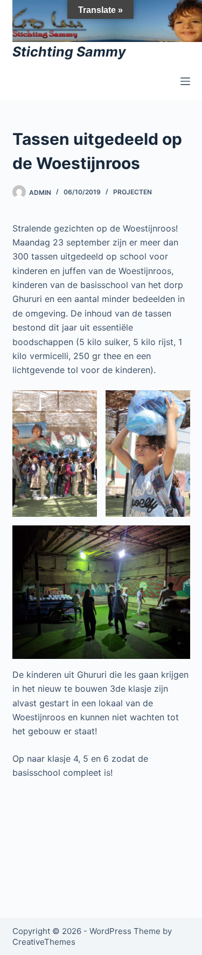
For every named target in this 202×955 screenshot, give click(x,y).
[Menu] (185, 81)
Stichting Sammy (69, 52)
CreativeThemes (43, 942)
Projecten (132, 192)
